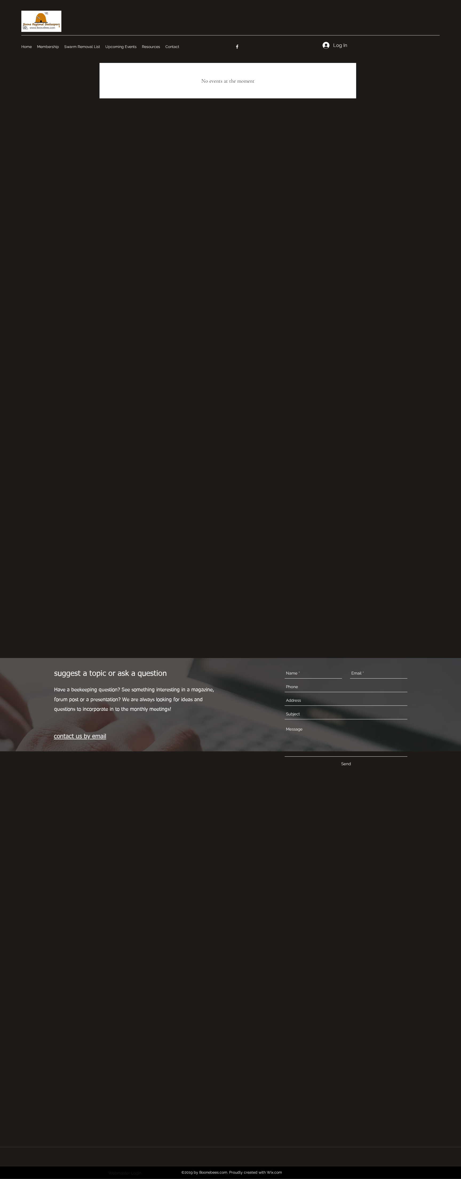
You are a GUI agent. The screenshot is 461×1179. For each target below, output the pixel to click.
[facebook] (237, 46)
